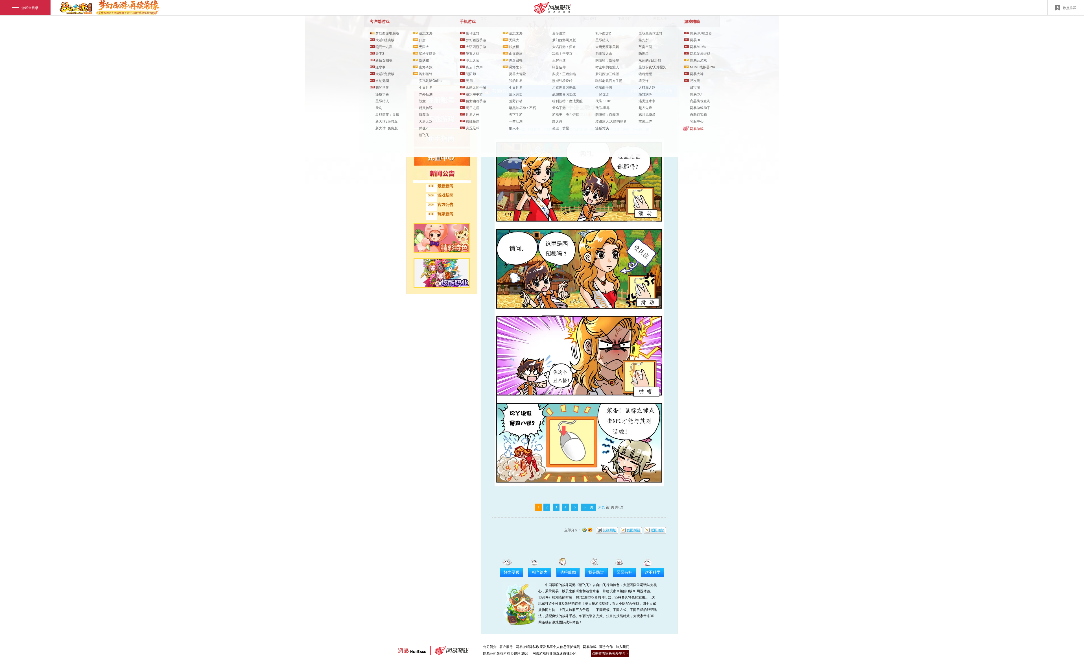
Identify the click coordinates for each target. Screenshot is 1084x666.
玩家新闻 (445, 214)
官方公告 (445, 205)
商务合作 (606, 647)
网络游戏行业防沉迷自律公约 (554, 654)
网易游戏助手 (700, 107)
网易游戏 (696, 128)
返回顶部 (657, 530)
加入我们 (622, 647)
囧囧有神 (624, 572)
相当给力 (540, 572)
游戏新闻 (445, 195)
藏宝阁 (695, 87)
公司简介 (490, 647)
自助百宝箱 (698, 114)
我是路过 (596, 572)
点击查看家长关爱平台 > (610, 654)
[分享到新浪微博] (590, 529)
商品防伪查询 (700, 100)
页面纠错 (633, 530)
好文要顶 (511, 572)
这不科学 (653, 572)
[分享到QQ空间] (584, 529)
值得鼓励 (568, 572)
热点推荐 (1069, 7)
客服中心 (696, 121)
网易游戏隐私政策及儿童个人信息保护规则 (548, 647)
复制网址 (609, 530)
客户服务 (506, 647)
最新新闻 (445, 186)
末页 (601, 507)
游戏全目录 (29, 7)
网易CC (696, 94)
